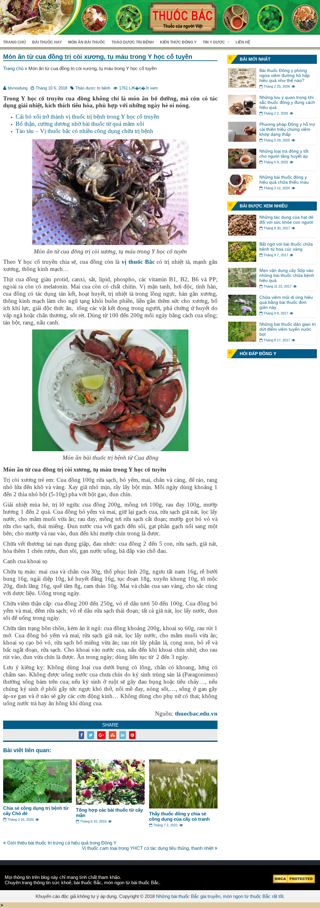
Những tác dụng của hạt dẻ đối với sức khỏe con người (286, 220)
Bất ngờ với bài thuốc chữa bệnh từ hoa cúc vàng (286, 247)
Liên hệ (243, 42)
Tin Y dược (214, 42)
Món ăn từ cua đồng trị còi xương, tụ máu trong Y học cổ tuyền (97, 56)
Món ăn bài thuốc (86, 42)
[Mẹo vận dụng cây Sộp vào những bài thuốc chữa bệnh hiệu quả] (242, 285)
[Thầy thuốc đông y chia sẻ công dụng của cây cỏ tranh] (183, 806)
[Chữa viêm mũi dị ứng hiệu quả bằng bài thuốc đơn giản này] (242, 314)
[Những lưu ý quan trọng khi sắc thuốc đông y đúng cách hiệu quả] (242, 113)
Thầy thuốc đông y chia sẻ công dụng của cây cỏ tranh (179, 816)
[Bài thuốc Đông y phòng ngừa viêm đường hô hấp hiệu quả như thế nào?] (242, 86)
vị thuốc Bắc (138, 261)
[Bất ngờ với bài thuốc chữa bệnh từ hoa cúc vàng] (242, 260)
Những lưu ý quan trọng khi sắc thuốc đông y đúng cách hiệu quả (287, 102)
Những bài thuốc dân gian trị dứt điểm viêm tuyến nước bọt (287, 329)
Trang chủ (14, 42)
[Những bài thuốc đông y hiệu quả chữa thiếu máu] (242, 193)
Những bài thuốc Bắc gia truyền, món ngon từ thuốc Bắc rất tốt (219, 896)
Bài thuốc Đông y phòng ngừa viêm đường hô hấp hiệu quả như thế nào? (284, 75)
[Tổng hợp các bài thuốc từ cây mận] (110, 803)
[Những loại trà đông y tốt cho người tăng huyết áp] (242, 167)
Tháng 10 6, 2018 (51, 88)
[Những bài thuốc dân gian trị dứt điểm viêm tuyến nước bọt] (242, 340)
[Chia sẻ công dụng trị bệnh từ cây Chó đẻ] (37, 801)
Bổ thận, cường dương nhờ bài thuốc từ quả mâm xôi (80, 123)
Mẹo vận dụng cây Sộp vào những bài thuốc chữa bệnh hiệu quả (286, 275)
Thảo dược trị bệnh (133, 42)
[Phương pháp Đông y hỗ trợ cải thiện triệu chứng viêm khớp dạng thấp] (242, 140)
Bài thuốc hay (47, 42)
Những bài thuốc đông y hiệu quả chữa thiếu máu (284, 180)
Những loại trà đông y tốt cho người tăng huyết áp (283, 154)
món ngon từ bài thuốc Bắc (131, 882)
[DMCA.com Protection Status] (294, 881)
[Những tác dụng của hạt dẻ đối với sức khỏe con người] (242, 234)
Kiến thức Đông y (178, 42)
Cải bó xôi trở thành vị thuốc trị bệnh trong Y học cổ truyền (87, 116)
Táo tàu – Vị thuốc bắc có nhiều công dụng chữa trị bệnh (84, 131)
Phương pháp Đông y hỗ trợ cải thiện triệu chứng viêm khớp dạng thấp (287, 129)
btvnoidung (18, 88)
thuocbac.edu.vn (196, 713)
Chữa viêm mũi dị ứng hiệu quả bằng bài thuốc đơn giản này (286, 302)
